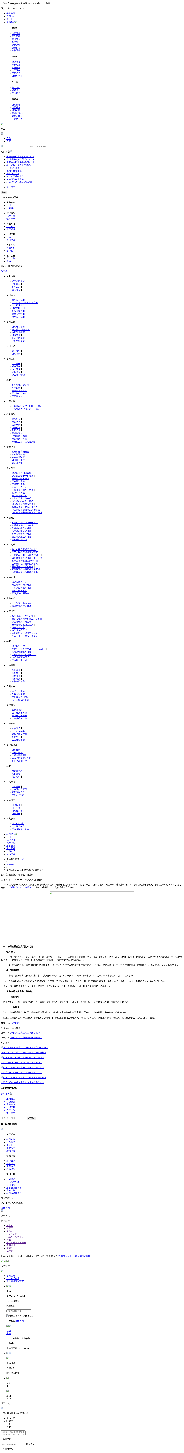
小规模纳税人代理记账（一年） (21, 159)
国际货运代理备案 (15, 179)
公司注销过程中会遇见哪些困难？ (26, 1037)
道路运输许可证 (19, 582)
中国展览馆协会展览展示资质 (20, 156)
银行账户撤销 (18, 375)
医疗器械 (16, 67)
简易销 (9, 1248)
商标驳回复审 (18, 681)
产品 (8, 138)
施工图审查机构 (19, 495)
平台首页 (10, 13)
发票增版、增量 (19, 436)
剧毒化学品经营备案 (21, 622)
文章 (8, 141)
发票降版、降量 (19, 439)
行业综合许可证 (19, 539)
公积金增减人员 (19, 761)
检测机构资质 (18, 493)
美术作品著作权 (19, 713)
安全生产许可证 (19, 487)
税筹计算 (10, 1190)
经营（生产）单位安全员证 (19, 182)
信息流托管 (17, 811)
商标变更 (16, 676)
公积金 (9, 251)
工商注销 (16, 363)
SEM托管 (16, 808)
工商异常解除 (18, 396)
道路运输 (16, 45)
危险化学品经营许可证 (22, 616)
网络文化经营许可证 (21, 652)
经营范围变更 (18, 338)
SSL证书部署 (18, 795)
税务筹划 (16, 39)
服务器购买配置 (19, 789)
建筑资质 (16, 62)
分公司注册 (17, 305)
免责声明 (10, 1163)
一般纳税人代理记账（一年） (26, 409)
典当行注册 (17, 76)
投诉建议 (10, 1169)
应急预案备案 (18, 627)
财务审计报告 (18, 460)
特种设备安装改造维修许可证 (20, 165)
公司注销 (16, 70)
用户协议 (10, 1161)
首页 (24, 859)
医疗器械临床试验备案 (22, 566)
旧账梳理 (16, 427)
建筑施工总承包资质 (21, 473)
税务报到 (16, 419)
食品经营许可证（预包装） (25, 522)
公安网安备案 (18, 826)
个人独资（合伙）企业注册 (25, 302)
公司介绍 (10, 1139)
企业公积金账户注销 (21, 758)
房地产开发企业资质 (21, 498)
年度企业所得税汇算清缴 (24, 442)
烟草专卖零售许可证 (21, 534)
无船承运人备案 (19, 590)
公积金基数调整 (19, 755)
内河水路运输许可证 (21, 588)
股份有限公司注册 (20, 308)
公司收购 (16, 353)
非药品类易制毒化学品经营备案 (27, 619)
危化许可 (10, 840)
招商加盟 (10, 854)
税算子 (9, 1228)
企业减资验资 (18, 457)
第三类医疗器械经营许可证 (25, 552)
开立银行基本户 (19, 390)
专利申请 (10, 240)
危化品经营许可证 (15, 1281)
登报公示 (16, 372)
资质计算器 (17, 116)
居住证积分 (17, 774)
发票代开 (16, 425)
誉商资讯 (10, 1245)
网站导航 (10, 22)
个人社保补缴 (18, 731)
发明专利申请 (18, 691)
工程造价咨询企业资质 (22, 490)
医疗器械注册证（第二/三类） (26, 555)
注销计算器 (17, 119)
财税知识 (10, 851)
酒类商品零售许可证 (21, 531)
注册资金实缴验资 (20, 451)
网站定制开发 (18, 792)
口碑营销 (16, 813)
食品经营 (16, 42)
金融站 (9, 1231)
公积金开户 (17, 750)
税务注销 (16, 366)
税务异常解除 (18, 433)
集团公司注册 (18, 314)
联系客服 (5, 271)
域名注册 (16, 786)
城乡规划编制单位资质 (22, 504)
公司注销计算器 (14, 1193)
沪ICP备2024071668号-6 (69, 1256)
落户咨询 (16, 776)
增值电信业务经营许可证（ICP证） (28, 649)
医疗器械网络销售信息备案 (25, 572)
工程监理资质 (18, 484)
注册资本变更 (18, 332)
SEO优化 (16, 805)
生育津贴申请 (18, 740)
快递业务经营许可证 (21, 585)
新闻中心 (10, 16)
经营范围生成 (18, 281)
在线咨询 (5, 1208)
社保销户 (16, 737)
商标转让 (16, 673)
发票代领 (16, 422)
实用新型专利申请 (20, 697)
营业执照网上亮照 (20, 829)
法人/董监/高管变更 (21, 329)
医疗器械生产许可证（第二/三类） (28, 558)
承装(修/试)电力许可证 (22, 501)
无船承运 (16, 73)
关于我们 (10, 19)
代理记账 (16, 36)
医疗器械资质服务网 (16, 1242)
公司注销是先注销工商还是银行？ (26, 1032)
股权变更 (16, 335)
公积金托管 (17, 752)
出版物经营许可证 (20, 657)
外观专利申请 (18, 694)
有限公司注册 (12, 168)
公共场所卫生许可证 (21, 537)
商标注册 (16, 50)
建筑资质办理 (12, 1278)
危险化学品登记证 (20, 630)
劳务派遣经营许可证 (21, 606)
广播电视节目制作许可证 (24, 654)
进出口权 (16, 48)
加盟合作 (10, 1148)
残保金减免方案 (19, 734)
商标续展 (16, 679)
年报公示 (16, 430)
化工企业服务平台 (15, 1237)
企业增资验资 (18, 454)
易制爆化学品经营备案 (22, 625)
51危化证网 (11, 1234)
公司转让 (10, 208)
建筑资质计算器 (14, 1188)
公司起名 (16, 105)
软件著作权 (17, 710)
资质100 (10, 1240)
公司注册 (16, 33)
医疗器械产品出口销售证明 (25, 561)
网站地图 (85, 1256)
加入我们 (16, 93)
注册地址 (16, 284)
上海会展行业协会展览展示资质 (21, 162)
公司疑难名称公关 (20, 385)
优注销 (9, 1251)
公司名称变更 (18, 327)
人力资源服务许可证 (21, 603)
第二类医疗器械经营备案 (24, 549)
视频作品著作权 (14, 171)
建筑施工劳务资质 (15, 176)
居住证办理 (17, 771)
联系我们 (16, 90)
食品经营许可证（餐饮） (24, 525)
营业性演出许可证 (20, 660)
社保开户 (10, 248)
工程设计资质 (18, 481)
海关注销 (16, 369)
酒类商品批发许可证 (21, 528)
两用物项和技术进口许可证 (25, 633)
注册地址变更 (18, 341)
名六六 (9, 1225)
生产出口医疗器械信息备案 (25, 564)
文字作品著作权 (19, 718)
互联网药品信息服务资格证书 (26, 569)
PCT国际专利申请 (20, 700)
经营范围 (16, 110)
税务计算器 (17, 113)
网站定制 (10, 258)
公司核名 (16, 107)
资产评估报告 (18, 463)
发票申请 (10, 1166)
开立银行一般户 (19, 393)
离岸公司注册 (18, 317)
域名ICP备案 (18, 823)
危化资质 (16, 65)
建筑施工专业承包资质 (22, 476)
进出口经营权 (12, 173)
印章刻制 (16, 388)
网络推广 (10, 261)
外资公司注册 (18, 311)
